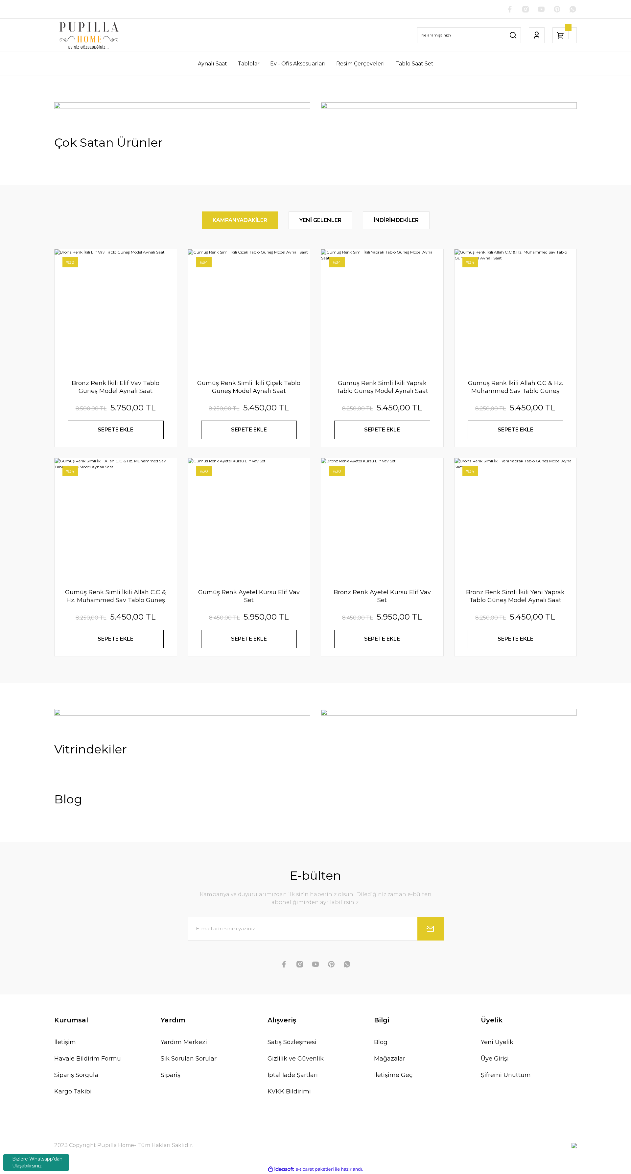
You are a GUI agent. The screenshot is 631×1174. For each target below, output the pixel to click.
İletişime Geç (393, 1075)
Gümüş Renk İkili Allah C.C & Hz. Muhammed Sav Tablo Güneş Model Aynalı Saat (515, 387)
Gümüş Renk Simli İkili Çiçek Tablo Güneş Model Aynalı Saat (248, 387)
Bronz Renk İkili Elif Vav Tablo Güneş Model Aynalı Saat (115, 387)
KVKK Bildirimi (289, 1091)
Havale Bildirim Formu (87, 1058)
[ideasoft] (281, 1169)
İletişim (65, 1042)
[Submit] (430, 929)
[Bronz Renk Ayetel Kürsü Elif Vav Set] (382, 519)
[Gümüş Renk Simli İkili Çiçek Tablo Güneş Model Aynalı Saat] (249, 310)
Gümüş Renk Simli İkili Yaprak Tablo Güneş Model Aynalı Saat (382, 387)
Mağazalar (389, 1058)
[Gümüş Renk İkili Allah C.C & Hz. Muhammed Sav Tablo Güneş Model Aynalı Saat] (516, 310)
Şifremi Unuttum (506, 1075)
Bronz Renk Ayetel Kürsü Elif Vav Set (382, 596)
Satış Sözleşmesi (292, 1042)
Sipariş (170, 1075)
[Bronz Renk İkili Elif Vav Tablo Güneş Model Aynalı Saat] (116, 310)
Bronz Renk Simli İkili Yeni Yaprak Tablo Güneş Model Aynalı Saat (515, 596)
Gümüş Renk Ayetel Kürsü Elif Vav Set (249, 596)
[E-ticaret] (314, 1169)
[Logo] (89, 35)
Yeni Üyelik (497, 1042)
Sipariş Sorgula (76, 1075)
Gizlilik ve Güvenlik (296, 1058)
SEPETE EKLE (115, 430)
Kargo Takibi (73, 1091)
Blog (380, 1042)
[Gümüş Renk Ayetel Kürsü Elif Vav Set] (249, 519)
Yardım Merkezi (184, 1042)
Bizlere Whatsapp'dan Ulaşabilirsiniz (37, 1162)
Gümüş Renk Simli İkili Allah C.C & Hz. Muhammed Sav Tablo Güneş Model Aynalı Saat (115, 596)
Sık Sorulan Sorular (189, 1058)
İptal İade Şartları (293, 1075)
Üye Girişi (495, 1058)
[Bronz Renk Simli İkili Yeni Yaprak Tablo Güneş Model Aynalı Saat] (516, 519)
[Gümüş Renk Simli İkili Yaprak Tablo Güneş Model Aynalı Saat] (382, 310)
